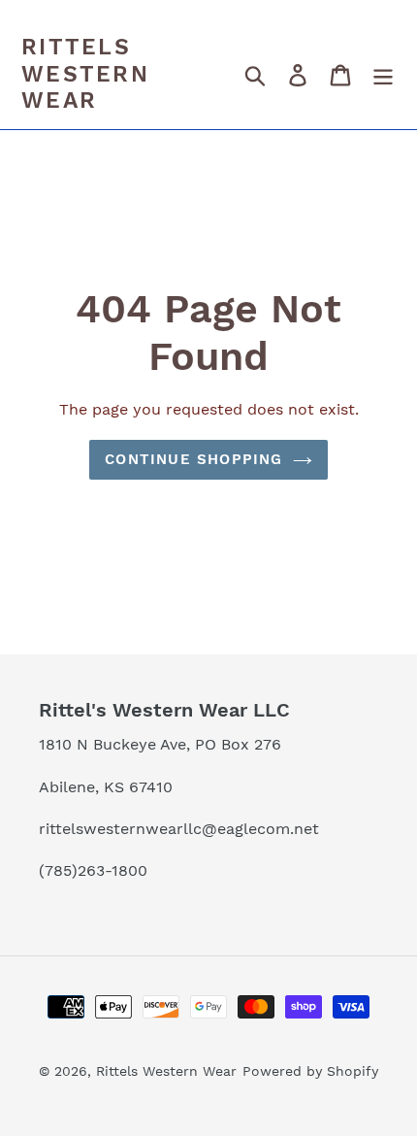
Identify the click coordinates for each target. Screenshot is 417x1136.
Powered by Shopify (310, 1071)
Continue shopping (193, 459)
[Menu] (383, 74)
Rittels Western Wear (85, 74)
